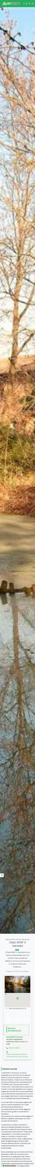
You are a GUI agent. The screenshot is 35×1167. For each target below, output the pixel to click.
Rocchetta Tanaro (14, 939)
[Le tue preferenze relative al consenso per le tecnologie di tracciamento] (2, 875)
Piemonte (25, 939)
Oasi (17, 949)
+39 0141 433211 (14, 1048)
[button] (17, 998)
